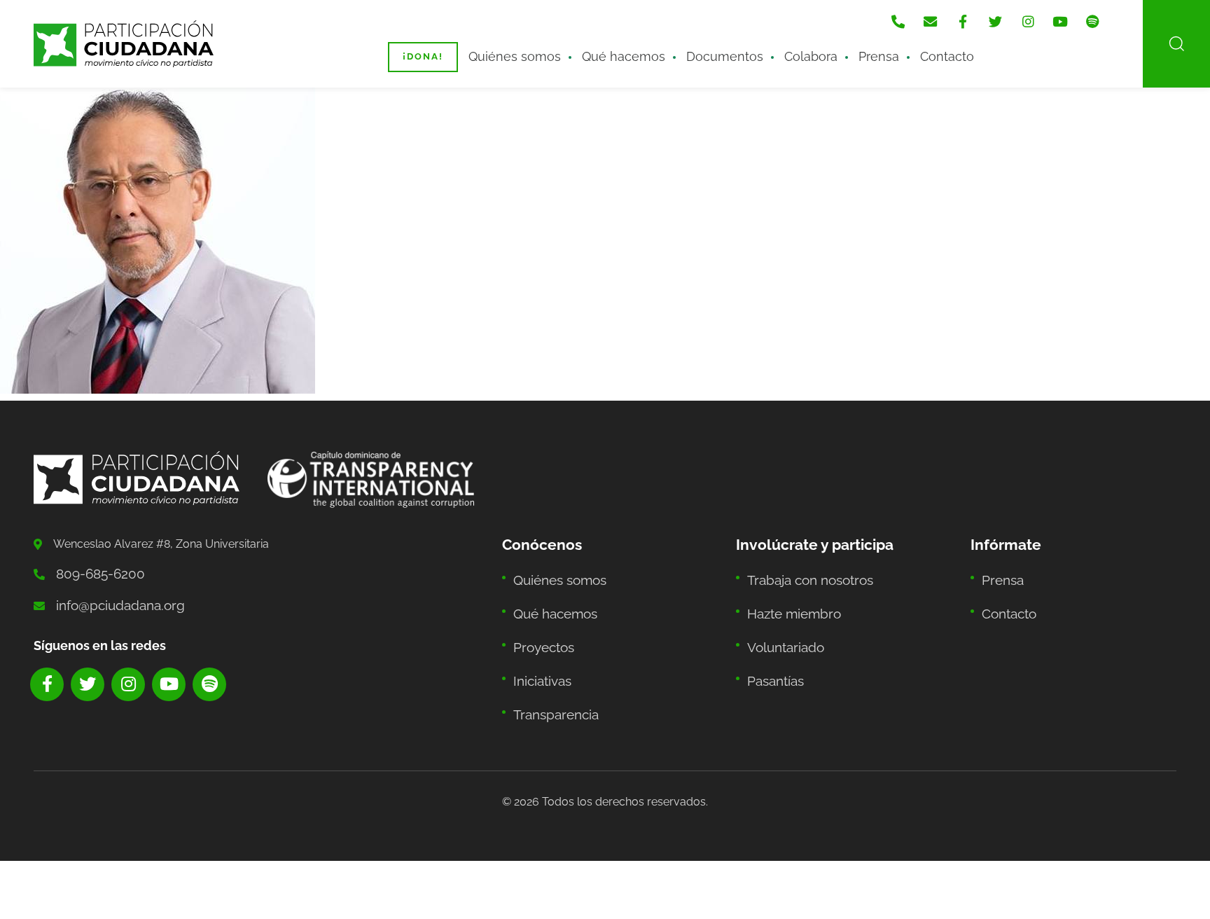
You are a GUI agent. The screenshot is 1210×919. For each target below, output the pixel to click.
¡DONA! (451, 47)
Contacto (906, 47)
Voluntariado (780, 630)
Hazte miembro (787, 602)
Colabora (787, 47)
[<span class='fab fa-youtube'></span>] (1078, 15)
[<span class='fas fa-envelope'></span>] (966, 15)
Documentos (712, 47)
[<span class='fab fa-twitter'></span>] (1022, 15)
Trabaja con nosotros (802, 574)
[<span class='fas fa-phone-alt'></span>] (938, 15)
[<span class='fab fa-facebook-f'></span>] (994, 15)
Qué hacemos (626, 47)
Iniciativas (538, 658)
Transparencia (550, 686)
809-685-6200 (94, 572)
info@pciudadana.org (111, 600)
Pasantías (771, 658)
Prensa (846, 47)
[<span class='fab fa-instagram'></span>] (1050, 15)
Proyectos (539, 630)
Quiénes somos (533, 47)
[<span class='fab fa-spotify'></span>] (1106, 15)
